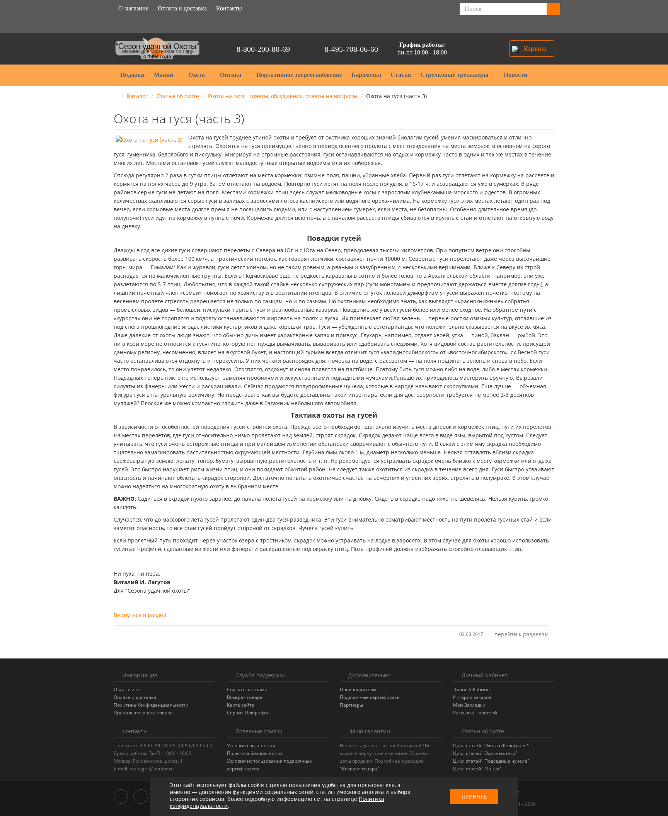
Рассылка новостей (475, 712)
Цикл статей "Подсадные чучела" (491, 761)
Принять (474, 796)
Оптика (231, 74)
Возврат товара (244, 697)
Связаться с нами (247, 689)
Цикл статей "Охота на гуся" (485, 753)
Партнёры (351, 705)
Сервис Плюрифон (248, 712)
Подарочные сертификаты (370, 697)
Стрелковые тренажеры (455, 74)
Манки (164, 74)
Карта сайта (240, 705)
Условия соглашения (251, 745)
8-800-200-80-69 (263, 49)
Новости (515, 74)
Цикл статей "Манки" (477, 768)
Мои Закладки (469, 705)
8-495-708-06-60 (351, 49)
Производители (358, 689)
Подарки (132, 74)
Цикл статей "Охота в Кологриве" (491, 745)
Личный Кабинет (472, 689)
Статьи (400, 74)
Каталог (137, 96)
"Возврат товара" (359, 768)
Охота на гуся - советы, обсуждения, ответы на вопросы (282, 96)
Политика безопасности (254, 753)
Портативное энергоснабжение (299, 74)
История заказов (472, 697)
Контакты (229, 8)
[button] (532, 48)
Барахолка (366, 74)
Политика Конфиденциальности (151, 705)
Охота (197, 74)
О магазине (133, 8)
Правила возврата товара (143, 712)
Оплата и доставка (182, 8)
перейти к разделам (521, 634)
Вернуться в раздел (140, 615)
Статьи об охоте (178, 96)
